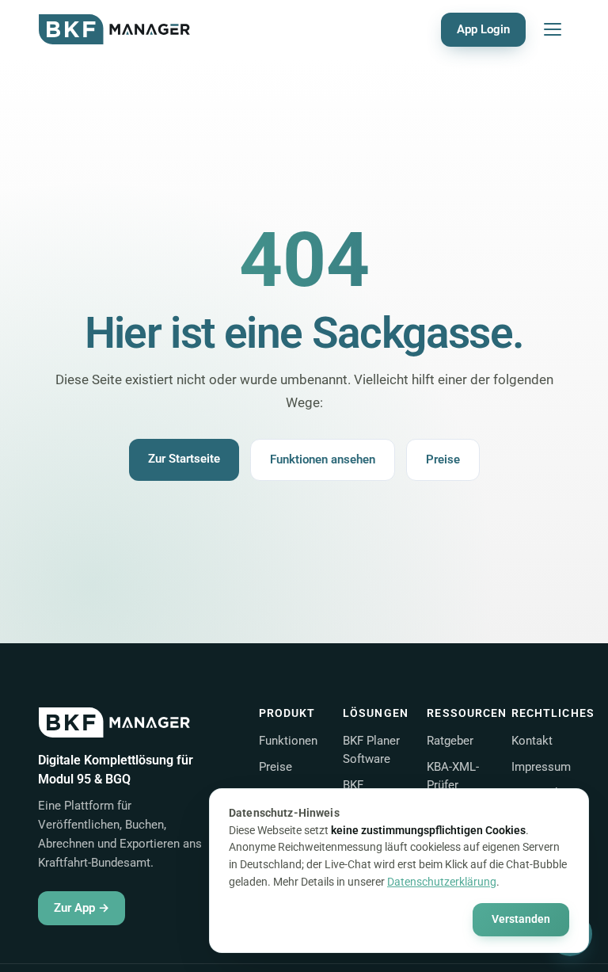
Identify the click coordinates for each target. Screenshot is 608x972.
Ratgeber (450, 741)
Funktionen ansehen (322, 459)
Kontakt (532, 741)
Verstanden (521, 919)
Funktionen (288, 741)
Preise (443, 459)
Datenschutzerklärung (441, 881)
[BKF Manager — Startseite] (114, 29)
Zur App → (81, 908)
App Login (483, 29)
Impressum (541, 767)
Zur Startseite (184, 459)
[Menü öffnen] (552, 29)
